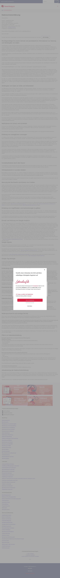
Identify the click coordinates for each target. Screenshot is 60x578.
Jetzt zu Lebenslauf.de (30, 300)
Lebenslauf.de (35, 285)
